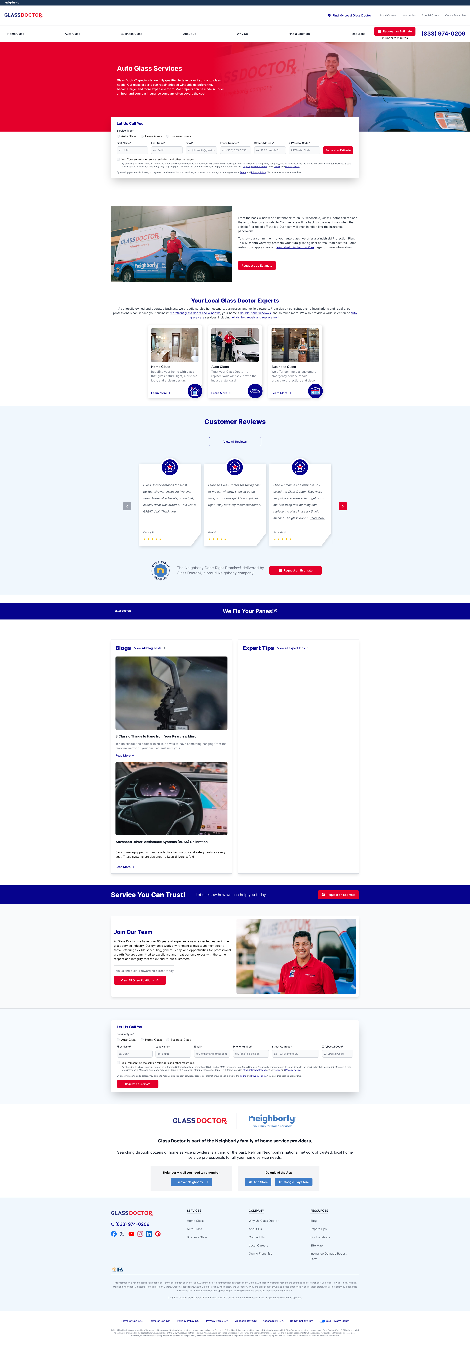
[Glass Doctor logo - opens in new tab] (200, 1121)
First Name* (124, 143)
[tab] (349, 15)
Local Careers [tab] (388, 15)
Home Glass (153, 136)
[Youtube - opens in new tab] (131, 1234)
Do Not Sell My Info (301, 1320)
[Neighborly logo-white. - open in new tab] (12, 2)
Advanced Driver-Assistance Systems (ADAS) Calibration (161, 842)
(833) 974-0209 (132, 1224)
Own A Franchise (260, 1253)
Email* (189, 143)
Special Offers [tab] (430, 15)
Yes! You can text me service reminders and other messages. (158, 159)
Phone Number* (229, 143)
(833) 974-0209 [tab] (443, 33)
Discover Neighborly (188, 1182)
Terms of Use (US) (132, 1320)
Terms (277, 166)
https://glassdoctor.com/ (255, 166)
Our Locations (320, 1237)
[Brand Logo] (142, 1213)
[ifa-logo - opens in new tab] (117, 1269)
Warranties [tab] (409, 15)
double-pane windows (255, 313)
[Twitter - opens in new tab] (123, 1234)
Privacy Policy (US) (188, 1320)
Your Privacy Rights (337, 1320)
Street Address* (264, 143)
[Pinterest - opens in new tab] (158, 1234)
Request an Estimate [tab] (397, 31)
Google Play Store (296, 1182)
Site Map (316, 1245)
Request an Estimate (338, 150)
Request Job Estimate (257, 265)
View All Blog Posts (148, 648)
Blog (313, 1220)
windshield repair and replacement (255, 317)
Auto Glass (128, 136)
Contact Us (257, 1237)
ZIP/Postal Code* (299, 143)
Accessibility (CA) (273, 1320)
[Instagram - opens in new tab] (140, 1234)
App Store (261, 1182)
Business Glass (181, 136)
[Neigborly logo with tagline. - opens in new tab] (272, 1121)
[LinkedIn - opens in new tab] (149, 1234)
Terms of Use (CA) (160, 1320)
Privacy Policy (292, 166)
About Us (255, 1229)
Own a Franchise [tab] (455, 15)
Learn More (159, 393)
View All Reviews (235, 441)
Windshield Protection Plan (295, 247)
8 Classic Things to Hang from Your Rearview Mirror (156, 736)
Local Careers (258, 1245)
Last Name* (158, 143)
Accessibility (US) (246, 1320)
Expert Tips (318, 1229)
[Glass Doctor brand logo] (23, 15)
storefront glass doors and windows (195, 313)
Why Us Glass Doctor (264, 1220)
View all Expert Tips (291, 648)
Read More (317, 518)
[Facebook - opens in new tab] (114, 1234)
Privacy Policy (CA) (217, 1320)
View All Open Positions (137, 980)
